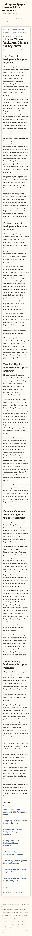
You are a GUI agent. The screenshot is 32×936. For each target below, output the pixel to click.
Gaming (3, 21)
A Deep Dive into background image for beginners (13, 924)
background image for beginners (16, 29)
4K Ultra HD (19, 18)
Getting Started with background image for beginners (12, 843)
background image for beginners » (13, 892)
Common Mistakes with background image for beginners (12, 831)
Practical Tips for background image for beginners (13, 921)
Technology (27, 18)
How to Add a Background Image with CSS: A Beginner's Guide (15, 812)
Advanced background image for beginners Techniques (14, 918)
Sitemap (3, 932)
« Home (5, 887)
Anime (9, 21)
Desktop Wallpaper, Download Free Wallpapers (13, 7)
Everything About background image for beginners (13, 909)
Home (3, 18)
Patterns (12, 18)
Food (7, 18)
